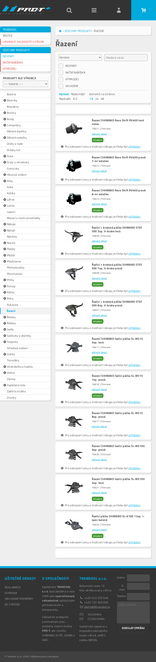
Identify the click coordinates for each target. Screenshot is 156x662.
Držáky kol (13, 150)
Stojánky (12, 342)
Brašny (11, 113)
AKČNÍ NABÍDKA (13, 62)
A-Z (75, 98)
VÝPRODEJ (9, 68)
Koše (10, 187)
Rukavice (12, 305)
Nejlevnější (78, 94)
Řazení (11, 311)
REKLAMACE (13, 587)
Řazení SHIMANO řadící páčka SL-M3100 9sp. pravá (118, 448)
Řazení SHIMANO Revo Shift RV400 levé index (118, 122)
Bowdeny (13, 106)
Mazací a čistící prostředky (23, 218)
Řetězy (11, 317)
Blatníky (12, 100)
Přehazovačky (16, 267)
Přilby (10, 280)
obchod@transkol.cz (97, 607)
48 (102, 98)
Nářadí (11, 230)
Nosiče (11, 243)
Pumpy (11, 286)
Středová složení (17, 348)
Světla (11, 354)
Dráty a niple (15, 143)
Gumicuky (13, 168)
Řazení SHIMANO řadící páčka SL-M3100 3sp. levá (118, 480)
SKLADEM (71, 86)
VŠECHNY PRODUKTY (16, 50)
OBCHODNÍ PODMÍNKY (19, 598)
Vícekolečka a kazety (20, 366)
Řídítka (11, 323)
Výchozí (64, 94)
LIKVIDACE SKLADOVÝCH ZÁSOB (23, 41)
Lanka (11, 205)
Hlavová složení (17, 174)
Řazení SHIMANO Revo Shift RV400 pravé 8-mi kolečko (119, 192)
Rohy (10, 298)
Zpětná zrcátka (16, 391)
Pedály (11, 249)
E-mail (122, 587)
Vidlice (11, 372)
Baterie (11, 94)
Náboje (11, 224)
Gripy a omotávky (18, 162)
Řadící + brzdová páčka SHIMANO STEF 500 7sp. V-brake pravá (117, 266)
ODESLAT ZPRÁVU (133, 628)
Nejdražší (65, 98)
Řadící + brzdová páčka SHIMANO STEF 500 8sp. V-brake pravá (117, 303)
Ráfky (10, 292)
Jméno (121, 577)
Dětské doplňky (17, 131)
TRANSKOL (10, 29)
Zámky (11, 379)
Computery (14, 125)
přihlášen (134, 146)
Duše (10, 156)
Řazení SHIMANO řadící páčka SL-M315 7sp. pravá (117, 377)
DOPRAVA (11, 593)
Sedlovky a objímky (19, 335)
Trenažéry (13, 360)
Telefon (121, 596)
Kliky (10, 181)
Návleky (12, 236)
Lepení (11, 212)
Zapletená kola (16, 385)
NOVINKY (8, 56)
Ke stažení (12, 604)
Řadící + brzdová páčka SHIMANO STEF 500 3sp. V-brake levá (117, 229)
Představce (14, 261)
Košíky (11, 193)
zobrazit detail (99, 134)
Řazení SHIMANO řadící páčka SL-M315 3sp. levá (117, 340)
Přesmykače (15, 274)
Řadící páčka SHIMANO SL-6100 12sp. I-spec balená (118, 518)
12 (91, 98)
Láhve (11, 199)
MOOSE (8, 35)
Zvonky (11, 397)
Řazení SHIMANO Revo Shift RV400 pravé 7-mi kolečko (119, 159)
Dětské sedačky (17, 137)
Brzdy (10, 119)
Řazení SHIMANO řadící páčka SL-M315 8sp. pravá (117, 415)
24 (97, 98)
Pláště (11, 255)
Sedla (10, 329)
